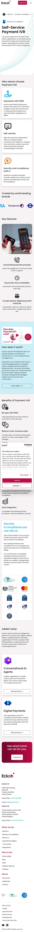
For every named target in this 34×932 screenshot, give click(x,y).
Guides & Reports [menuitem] (8, 866)
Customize (16, 486)
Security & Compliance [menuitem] (10, 834)
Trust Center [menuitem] (6, 844)
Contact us (17, 757)
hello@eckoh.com (12, 802)
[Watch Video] (17, 335)
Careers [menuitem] (5, 884)
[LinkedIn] (7, 925)
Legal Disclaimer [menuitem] (7, 911)
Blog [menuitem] (3, 859)
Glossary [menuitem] (5, 869)
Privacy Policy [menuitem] (6, 905)
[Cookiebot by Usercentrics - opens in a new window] (24, 445)
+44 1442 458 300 (17, 820)
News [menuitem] (4, 863)
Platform (10, 14)
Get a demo (16, 386)
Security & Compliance (22, 14)
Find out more (16, 691)
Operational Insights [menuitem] (9, 841)
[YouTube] (3, 925)
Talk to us (22, 3)
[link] (30, 3)
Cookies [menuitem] (4, 908)
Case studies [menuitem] (6, 856)
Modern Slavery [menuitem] (7, 914)
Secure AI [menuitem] (5, 838)
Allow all (17, 480)
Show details (24, 475)
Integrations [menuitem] (6, 847)
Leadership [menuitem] (6, 881)
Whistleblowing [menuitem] (7, 917)
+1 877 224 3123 (16, 798)
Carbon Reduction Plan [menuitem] (9, 920)
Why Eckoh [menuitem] (6, 878)
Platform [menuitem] (5, 831)
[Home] (4, 14)
